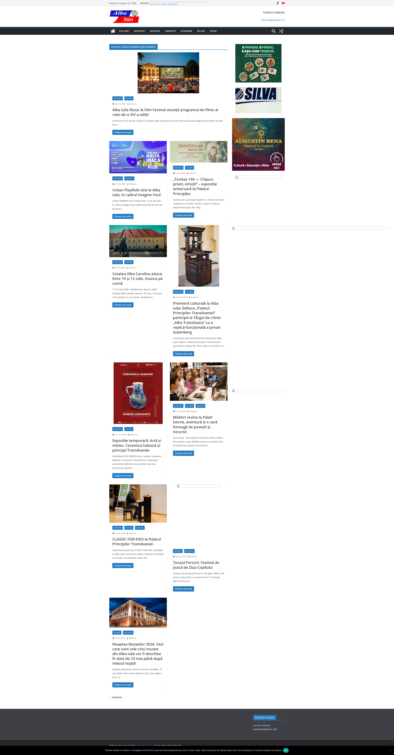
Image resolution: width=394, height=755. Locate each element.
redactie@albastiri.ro (272, 20)
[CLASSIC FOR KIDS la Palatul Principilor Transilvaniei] (138, 503)
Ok (286, 750)
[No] (390, 750)
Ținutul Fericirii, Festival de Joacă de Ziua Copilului (196, 565)
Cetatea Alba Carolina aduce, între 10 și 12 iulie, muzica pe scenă (137, 278)
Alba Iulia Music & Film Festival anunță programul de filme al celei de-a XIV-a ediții (165, 112)
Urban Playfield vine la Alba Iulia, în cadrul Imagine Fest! (136, 192)
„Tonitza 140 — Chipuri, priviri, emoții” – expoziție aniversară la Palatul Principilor (195, 186)
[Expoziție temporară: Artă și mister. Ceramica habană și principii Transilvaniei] (138, 393)
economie (186, 31)
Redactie (133, 104)
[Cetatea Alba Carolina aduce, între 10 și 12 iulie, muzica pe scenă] (138, 241)
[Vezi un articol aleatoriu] (281, 31)
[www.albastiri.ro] (113, 31)
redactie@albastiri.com (265, 729)
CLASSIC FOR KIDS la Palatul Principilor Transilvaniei (136, 541)
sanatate (170, 31)
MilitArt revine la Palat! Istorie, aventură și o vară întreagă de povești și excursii (195, 424)
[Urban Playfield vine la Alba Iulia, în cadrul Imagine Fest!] (138, 157)
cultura (124, 31)
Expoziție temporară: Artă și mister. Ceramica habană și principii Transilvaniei (136, 445)
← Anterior (115, 697)
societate (139, 31)
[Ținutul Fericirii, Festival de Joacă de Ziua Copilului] (198, 515)
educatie (155, 31)
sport (213, 31)
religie (201, 31)
